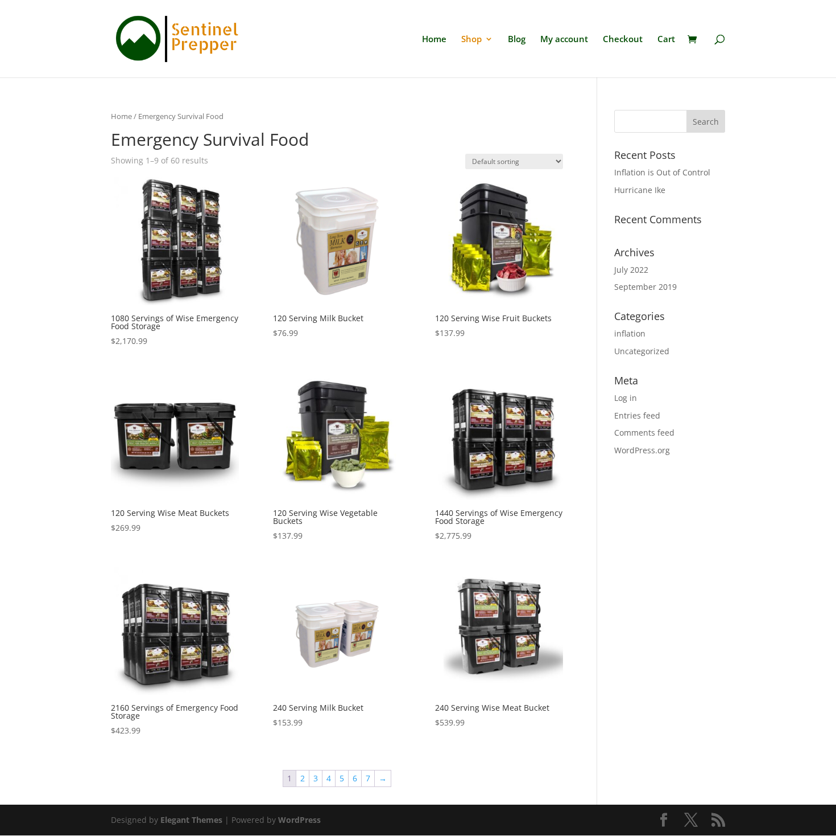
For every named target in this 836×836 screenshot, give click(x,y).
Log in (625, 397)
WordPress (299, 819)
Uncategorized (641, 351)
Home (434, 39)
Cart (666, 39)
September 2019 (645, 286)
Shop (471, 39)
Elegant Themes (191, 819)
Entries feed (637, 415)
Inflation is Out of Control (662, 172)
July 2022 (631, 269)
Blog (516, 39)
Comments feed (644, 432)
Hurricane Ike (639, 190)
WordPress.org (642, 450)
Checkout (623, 39)
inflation (629, 333)
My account (564, 39)
